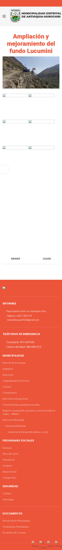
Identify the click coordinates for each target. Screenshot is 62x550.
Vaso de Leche (10, 453)
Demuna (7, 447)
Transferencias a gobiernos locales (21, 404)
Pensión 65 (9, 459)
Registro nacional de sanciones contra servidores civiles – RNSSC (29, 412)
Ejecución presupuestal (15, 398)
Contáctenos (10, 392)
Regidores (8, 368)
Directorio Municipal (13, 419)
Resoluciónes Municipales (16, 520)
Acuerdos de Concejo (14, 532)
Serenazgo (8, 499)
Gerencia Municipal (15, 425)
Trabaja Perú (9, 477)
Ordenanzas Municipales (16, 526)
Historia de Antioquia (14, 362)
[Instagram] (31, 3)
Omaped (7, 465)
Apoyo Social (9, 471)
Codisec (7, 493)
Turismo (7, 386)
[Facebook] (25, 3)
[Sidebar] (4, 169)
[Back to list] (31, 258)
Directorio (8, 374)
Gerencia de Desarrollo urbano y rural (28, 431)
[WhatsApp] (36, 3)
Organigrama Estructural (16, 380)
